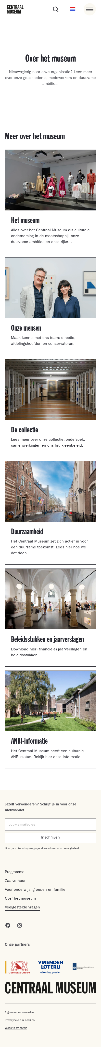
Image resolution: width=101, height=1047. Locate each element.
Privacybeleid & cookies (20, 1020)
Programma (15, 872)
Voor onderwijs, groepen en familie (35, 890)
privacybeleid (71, 848)
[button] (73, 9)
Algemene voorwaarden (19, 1012)
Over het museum (20, 899)
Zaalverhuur (15, 881)
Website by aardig (16, 1028)
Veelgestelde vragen (22, 908)
